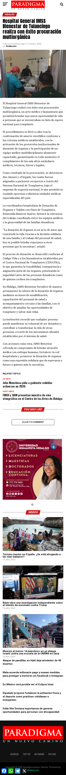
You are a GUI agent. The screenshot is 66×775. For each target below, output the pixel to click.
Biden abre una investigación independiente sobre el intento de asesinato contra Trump (33, 604)
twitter (26, 754)
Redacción (11, 46)
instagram (39, 754)
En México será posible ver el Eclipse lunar (28, 684)
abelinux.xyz (33, 770)
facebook (14, 754)
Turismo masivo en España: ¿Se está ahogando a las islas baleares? (32, 555)
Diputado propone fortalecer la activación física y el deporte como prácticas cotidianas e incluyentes (32, 696)
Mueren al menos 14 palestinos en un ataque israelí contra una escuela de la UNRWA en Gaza (31, 652)
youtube (52, 754)
